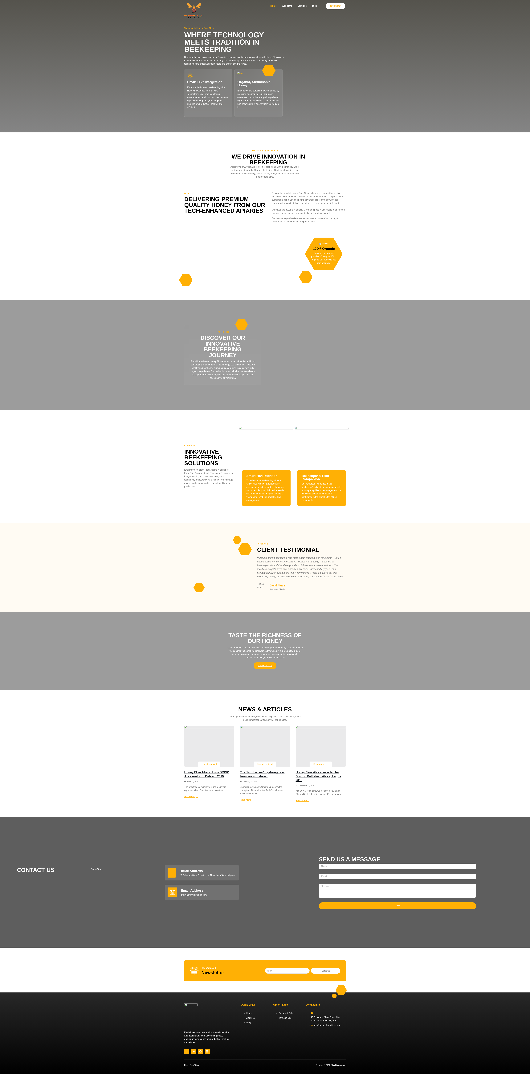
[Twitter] (193, 1051)
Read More (189, 796)
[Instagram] (200, 1051)
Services (302, 6)
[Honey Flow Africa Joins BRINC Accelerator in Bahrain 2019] (209, 746)
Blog (314, 6)
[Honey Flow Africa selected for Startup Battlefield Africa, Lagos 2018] (321, 746)
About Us (287, 6)
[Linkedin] (207, 1051)
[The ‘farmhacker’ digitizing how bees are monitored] (265, 746)
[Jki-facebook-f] (186, 1051)
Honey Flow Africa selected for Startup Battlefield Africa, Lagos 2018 (318, 776)
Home (273, 6)
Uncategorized (209, 764)
